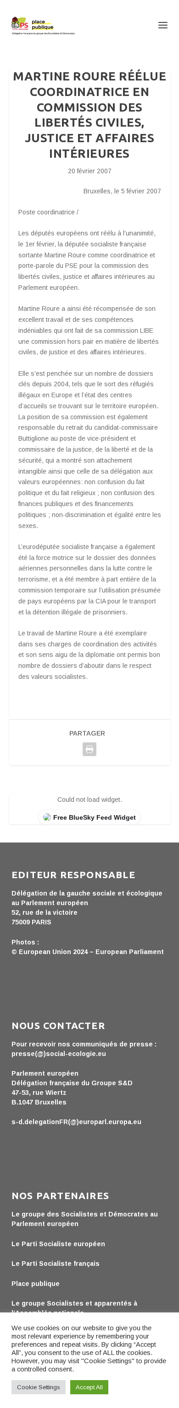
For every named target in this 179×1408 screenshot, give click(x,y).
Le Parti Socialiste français (55, 1263)
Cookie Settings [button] (38, 1387)
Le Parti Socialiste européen (58, 1244)
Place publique (35, 1283)
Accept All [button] (89, 1387)
